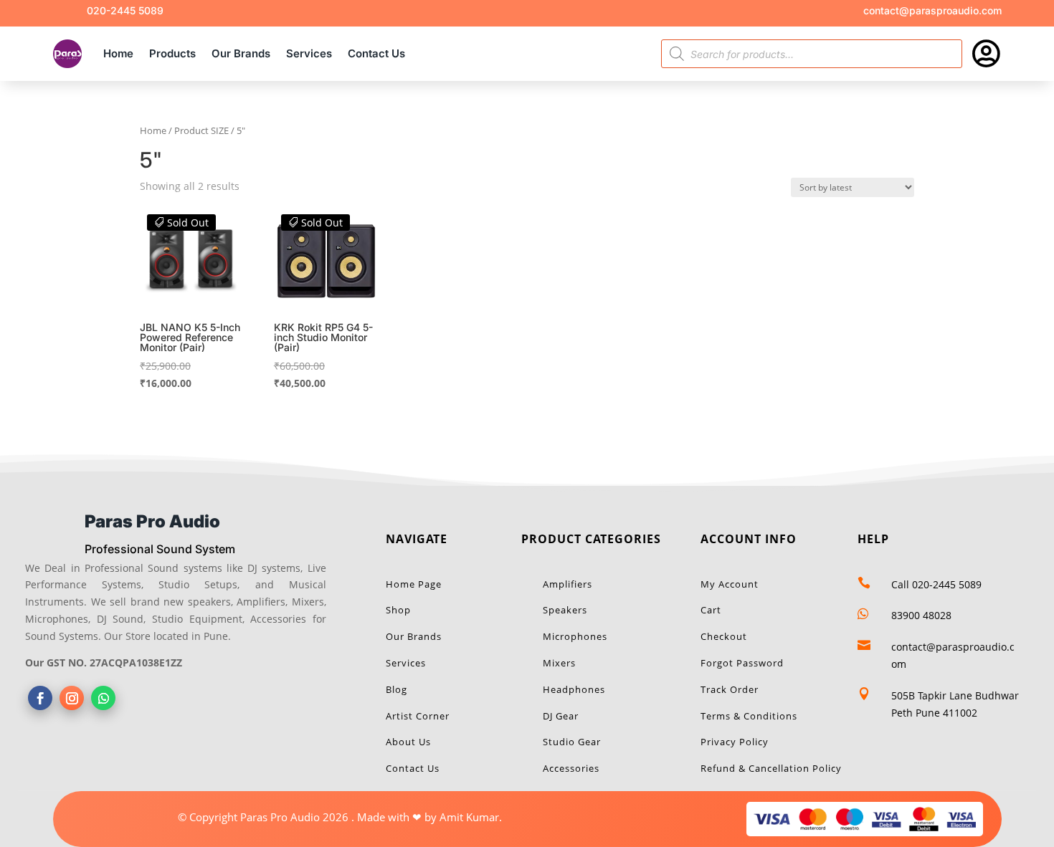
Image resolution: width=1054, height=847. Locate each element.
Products (172, 53)
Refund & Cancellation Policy (771, 768)
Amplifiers (567, 584)
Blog (396, 689)
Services (309, 53)
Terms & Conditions (749, 715)
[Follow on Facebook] (40, 698)
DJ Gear (561, 715)
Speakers (565, 609)
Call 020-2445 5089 (936, 584)
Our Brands (241, 53)
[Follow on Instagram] (72, 698)
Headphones (574, 689)
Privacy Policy (735, 741)
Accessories (571, 768)
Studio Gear (572, 741)
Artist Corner (418, 715)
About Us (408, 741)
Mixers (559, 662)
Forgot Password (742, 662)
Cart (711, 609)
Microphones (575, 636)
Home (118, 53)
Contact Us (376, 53)
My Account (730, 584)
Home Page (414, 584)
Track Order (730, 689)
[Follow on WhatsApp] (103, 698)
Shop (398, 609)
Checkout (724, 636)
